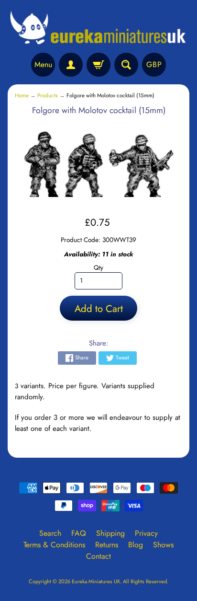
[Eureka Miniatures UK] (98, 28)
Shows (163, 544)
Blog (135, 544)
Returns (106, 544)
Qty (98, 267)
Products (47, 95)
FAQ (78, 533)
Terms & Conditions (54, 544)
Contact (98, 556)
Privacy (146, 533)
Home (22, 95)
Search (50, 533)
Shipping (110, 533)
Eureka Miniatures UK (96, 581)
